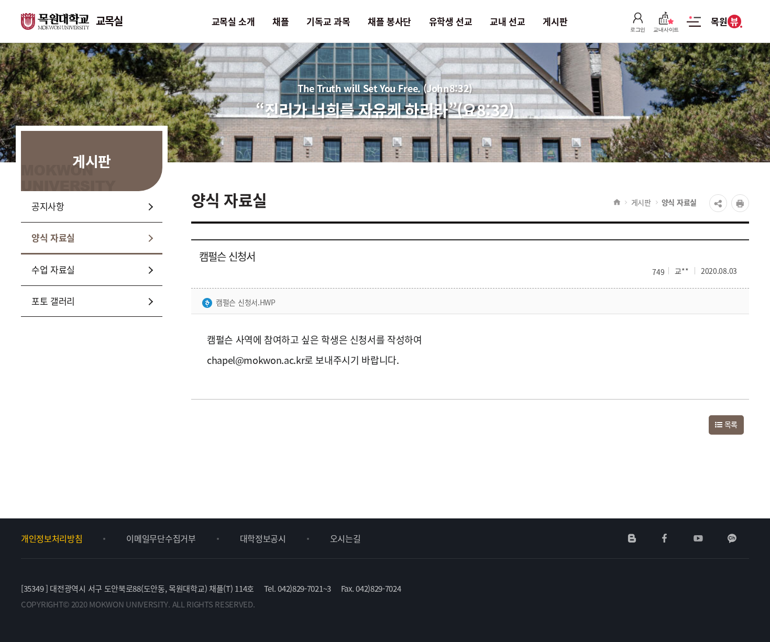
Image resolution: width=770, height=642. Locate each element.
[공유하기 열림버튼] (718, 203)
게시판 (641, 202)
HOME (616, 202)
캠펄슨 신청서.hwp (246, 302)
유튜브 (697, 538)
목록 (730, 424)
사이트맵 (694, 27)
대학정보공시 (263, 538)
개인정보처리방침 (51, 538)
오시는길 (345, 538)
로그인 (637, 29)
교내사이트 (666, 29)
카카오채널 (732, 538)
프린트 (740, 203)
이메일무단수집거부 (160, 538)
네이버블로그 (632, 538)
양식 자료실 (679, 202)
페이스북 (664, 538)
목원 (724, 21)
